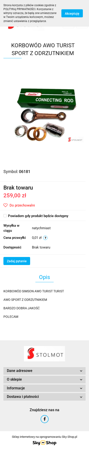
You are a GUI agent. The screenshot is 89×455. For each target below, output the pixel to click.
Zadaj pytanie (17, 261)
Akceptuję (72, 13)
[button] (44, 371)
